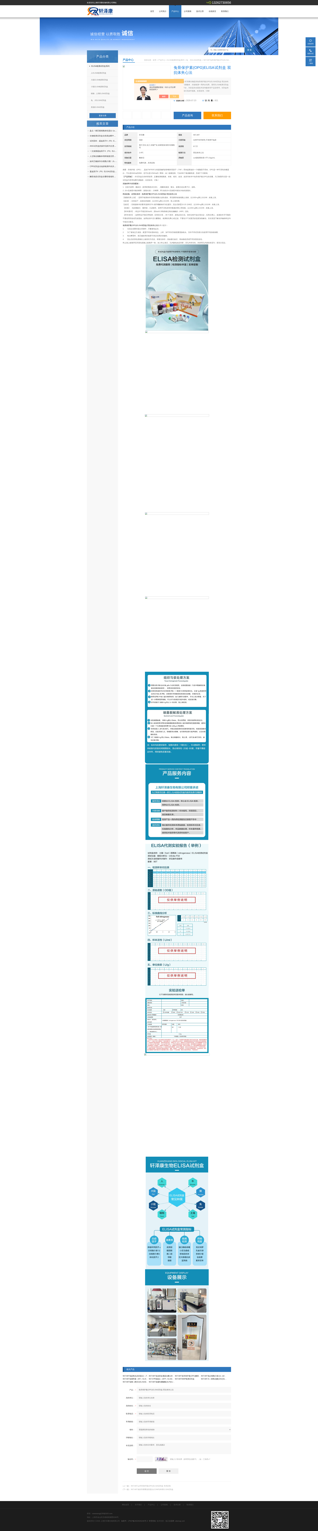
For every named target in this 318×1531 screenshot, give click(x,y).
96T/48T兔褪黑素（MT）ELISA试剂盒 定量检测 (141, 1379)
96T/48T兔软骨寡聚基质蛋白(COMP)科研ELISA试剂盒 (152, 1489)
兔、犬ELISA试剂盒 (98, 100)
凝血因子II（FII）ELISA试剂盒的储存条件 (103, 171)
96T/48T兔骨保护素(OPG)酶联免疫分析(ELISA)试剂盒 (196, 1376)
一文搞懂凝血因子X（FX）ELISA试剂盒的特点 (103, 151)
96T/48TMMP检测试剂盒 (184, 1379)
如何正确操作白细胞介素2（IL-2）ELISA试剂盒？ (103, 161)
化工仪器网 (169, 1521)
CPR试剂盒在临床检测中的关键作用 (103, 166)
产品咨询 (187, 115)
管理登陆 (152, 1521)
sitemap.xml (180, 1521)
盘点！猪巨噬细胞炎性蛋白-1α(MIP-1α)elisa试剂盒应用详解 (103, 131)
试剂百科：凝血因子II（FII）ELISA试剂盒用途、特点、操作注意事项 (103, 141)
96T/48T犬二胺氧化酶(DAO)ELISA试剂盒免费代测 (220, 1379)
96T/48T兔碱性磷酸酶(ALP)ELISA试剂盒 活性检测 (168, 1382)
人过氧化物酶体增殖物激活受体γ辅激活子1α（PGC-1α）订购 (103, 156)
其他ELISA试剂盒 (97, 107)
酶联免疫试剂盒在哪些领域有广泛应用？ (103, 176)
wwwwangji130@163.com (102, 1513)
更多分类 (102, 115)
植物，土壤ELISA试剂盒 (100, 93)
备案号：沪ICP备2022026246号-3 (134, 1521)
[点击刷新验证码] (161, 1459)
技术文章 (200, 11)
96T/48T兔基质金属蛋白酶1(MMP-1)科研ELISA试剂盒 (170, 1376)
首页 (152, 11)
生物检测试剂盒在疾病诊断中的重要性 (103, 136)
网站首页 (125, 1505)
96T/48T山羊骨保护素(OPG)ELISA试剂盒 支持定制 (151, 1486)
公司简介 (162, 11)
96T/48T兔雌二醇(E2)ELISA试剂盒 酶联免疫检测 (142, 1382)
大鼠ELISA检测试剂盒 (99, 80)
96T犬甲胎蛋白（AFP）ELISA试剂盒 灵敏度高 (167, 1379)
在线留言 (212, 11)
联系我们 (225, 11)
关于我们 (138, 1505)
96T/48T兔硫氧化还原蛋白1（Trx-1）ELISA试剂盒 (142, 1376)
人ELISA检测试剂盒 (98, 73)
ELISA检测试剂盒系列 (100, 66)
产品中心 (175, 11)
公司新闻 (187, 11)
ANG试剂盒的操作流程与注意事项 (103, 146)
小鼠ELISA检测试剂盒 (99, 87)
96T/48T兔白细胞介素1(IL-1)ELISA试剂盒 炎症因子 (221, 1376)
